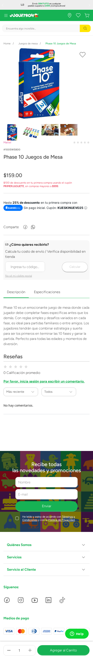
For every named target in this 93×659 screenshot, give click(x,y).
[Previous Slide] (3, 5)
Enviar (46, 506)
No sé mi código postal (18, 276)
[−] (8, 650)
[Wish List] (78, 15)
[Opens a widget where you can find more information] (77, 634)
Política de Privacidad (61, 520)
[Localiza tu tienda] (69, 15)
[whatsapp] (33, 227)
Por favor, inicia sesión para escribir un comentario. (44, 381)
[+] (30, 650)
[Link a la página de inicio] (7, 43)
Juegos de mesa (28, 43)
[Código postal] (46, 260)
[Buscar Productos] (85, 28)
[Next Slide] (90, 5)
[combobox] (46, 28)
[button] (46, 545)
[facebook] (25, 227)
